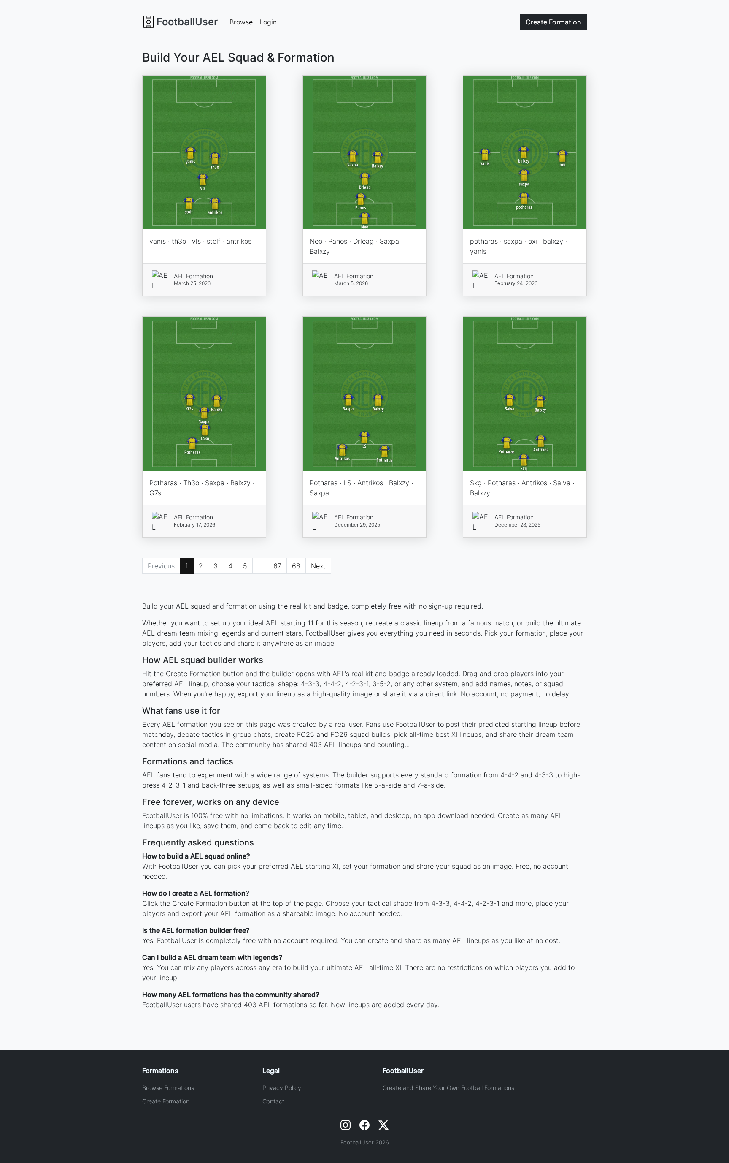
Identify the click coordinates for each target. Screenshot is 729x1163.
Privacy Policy (281, 1087)
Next (318, 566)
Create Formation (165, 1101)
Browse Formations (168, 1087)
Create (553, 22)
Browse (241, 22)
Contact (273, 1101)
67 (277, 566)
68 (296, 566)
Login (268, 22)
